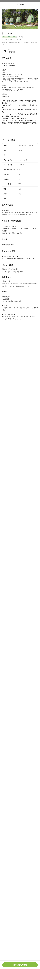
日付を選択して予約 (20, 965)
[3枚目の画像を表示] (21, 26)
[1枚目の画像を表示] (15, 26)
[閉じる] (3, 4)
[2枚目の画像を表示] (18, 26)
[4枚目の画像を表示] (24, 26)
